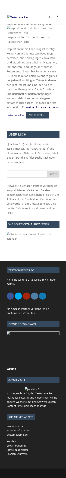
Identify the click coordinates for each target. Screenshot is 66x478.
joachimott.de (32, 144)
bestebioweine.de (17, 434)
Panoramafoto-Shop (18, 430)
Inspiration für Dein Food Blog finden (29, 24)
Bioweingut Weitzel (18, 449)
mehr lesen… (38, 115)
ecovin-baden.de (16, 445)
